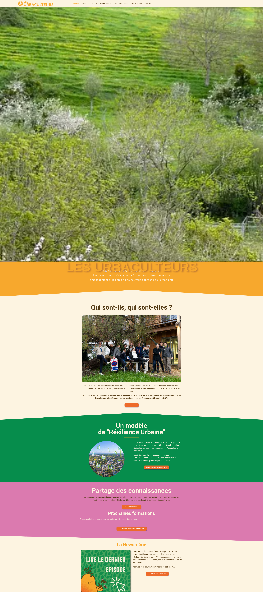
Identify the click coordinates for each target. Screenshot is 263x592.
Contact (148, 3)
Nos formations (102, 3)
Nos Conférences (121, 3)
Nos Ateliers (136, 3)
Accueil (76, 3)
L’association (87, 3)
